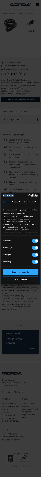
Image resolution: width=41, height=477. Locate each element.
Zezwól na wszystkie (20, 272)
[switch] (35, 248)
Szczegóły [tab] (16, 202)
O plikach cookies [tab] (31, 202)
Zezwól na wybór (20, 279)
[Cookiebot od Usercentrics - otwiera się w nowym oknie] (28, 195)
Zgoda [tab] (5, 202)
